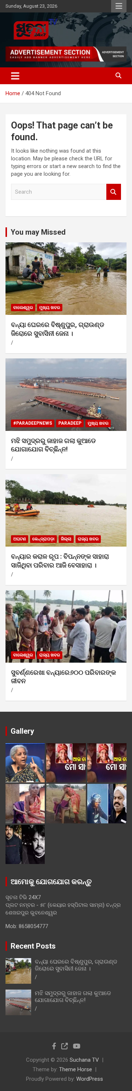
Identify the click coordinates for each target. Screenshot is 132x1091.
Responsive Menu (118, 6)
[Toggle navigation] (15, 75)
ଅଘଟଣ (19, 538)
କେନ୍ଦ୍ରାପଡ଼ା (43, 538)
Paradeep (69, 423)
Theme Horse (75, 1069)
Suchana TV (84, 1060)
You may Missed (38, 232)
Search (113, 192)
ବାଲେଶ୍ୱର (23, 307)
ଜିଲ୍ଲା (66, 538)
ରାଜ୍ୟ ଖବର (88, 538)
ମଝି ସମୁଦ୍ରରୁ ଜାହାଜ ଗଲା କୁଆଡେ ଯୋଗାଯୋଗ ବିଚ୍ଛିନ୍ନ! (73, 997)
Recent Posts (33, 946)
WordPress (89, 1079)
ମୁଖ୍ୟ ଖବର (49, 307)
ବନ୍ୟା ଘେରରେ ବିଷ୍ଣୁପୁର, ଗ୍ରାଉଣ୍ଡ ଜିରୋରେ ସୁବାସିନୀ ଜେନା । (76, 965)
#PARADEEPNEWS (32, 423)
